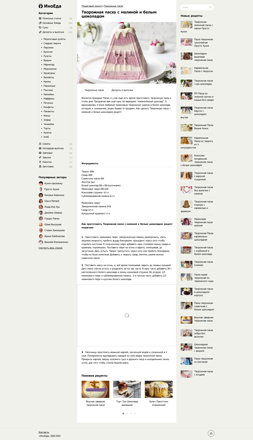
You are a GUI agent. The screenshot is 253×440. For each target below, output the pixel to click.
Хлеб (46, 137)
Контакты (44, 432)
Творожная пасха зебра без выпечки (203, 333)
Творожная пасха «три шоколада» (203, 82)
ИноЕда (52, 6)
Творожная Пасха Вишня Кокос (203, 127)
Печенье (48, 102)
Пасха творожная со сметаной (203, 360)
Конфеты (49, 107)
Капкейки (49, 94)
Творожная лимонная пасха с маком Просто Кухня (197, 27)
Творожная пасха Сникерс (203, 263)
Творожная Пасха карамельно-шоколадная (203, 236)
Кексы (47, 115)
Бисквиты (49, 77)
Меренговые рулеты (55, 39)
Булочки (48, 51)
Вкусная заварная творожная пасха (203, 319)
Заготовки (48, 166)
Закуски (47, 157)
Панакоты (49, 111)
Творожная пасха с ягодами (203, 373)
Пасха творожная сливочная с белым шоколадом (204, 306)
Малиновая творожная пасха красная (203, 222)
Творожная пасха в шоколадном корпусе (203, 292)
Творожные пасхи (94, 90)
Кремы (47, 81)
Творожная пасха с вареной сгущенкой (203, 176)
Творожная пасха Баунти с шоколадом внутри (197, 112)
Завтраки (47, 153)
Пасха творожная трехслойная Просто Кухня (203, 42)
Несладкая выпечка (53, 148)
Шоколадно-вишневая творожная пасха (203, 56)
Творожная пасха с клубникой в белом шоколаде (203, 250)
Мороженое (50, 68)
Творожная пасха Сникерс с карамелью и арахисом (197, 206)
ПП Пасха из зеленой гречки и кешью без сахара (204, 96)
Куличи (47, 132)
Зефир (47, 120)
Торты (47, 128)
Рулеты (47, 56)
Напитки (47, 162)
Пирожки (49, 47)
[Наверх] (211, 433)
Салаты (46, 143)
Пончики (48, 90)
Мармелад (49, 64)
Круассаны (49, 73)
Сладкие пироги (52, 43)
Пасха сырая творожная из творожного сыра (203, 277)
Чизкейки (49, 124)
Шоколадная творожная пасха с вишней (203, 347)
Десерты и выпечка (122, 90)
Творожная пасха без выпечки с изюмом (203, 190)
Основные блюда (52, 23)
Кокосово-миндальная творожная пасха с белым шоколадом (197, 160)
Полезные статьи (52, 18)
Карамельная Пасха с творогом (203, 70)
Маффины (49, 98)
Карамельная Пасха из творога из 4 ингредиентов (197, 143)
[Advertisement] (126, 137)
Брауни (47, 60)
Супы (45, 27)
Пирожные (49, 85)
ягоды (116, 240)
